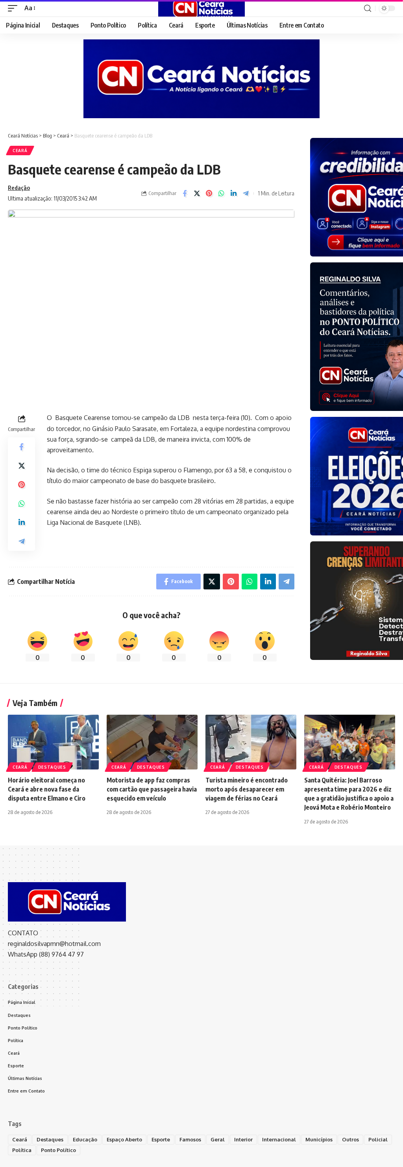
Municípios (319, 1139)
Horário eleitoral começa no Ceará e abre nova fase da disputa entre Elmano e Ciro (46, 789)
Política (21, 1150)
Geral (218, 1139)
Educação (85, 1139)
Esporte (161, 1139)
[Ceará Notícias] (201, 8)
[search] (367, 8)
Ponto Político (58, 1150)
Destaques (52, 767)
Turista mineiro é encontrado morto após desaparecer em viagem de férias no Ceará (246, 789)
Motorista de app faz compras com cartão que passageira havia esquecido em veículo (152, 789)
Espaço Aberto (124, 1139)
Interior (243, 1139)
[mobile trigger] (14, 8)
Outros (350, 1139)
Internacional (279, 1139)
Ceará (20, 150)
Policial (378, 1139)
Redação (19, 187)
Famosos (190, 1139)
